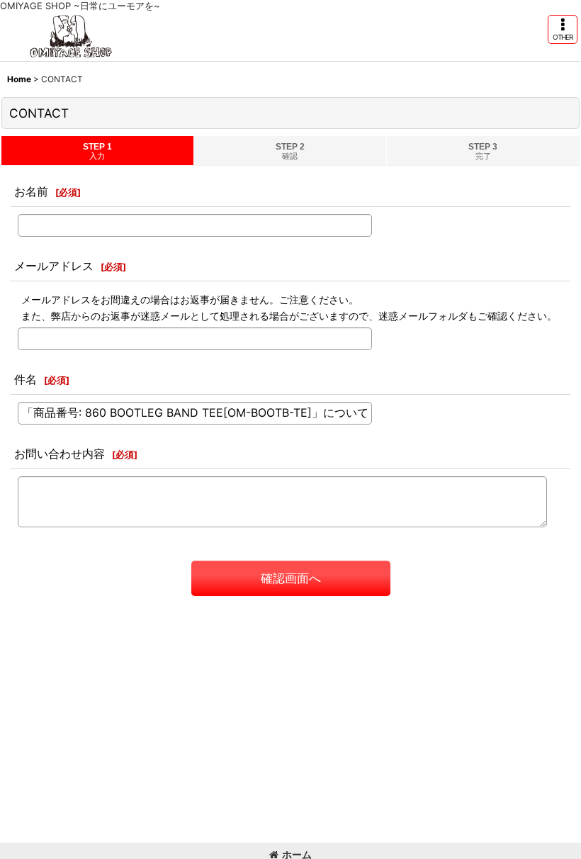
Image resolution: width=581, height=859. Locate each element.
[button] (562, 29)
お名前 (31, 191)
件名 (25, 379)
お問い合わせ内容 (59, 454)
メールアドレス (54, 266)
